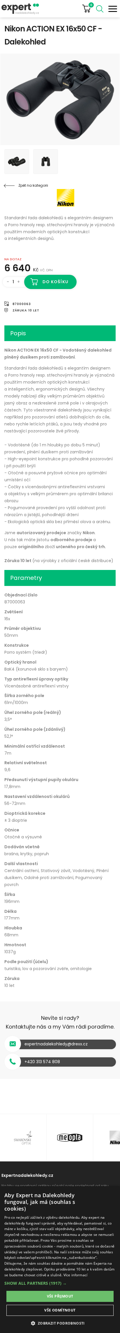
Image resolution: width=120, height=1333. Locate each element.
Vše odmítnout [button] (59, 1310)
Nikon (39, 197)
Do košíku (55, 282)
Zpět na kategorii (33, 185)
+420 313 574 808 (42, 1062)
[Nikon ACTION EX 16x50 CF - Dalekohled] (60, 99)
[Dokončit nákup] (88, 8)
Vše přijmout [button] (60, 1296)
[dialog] (60, 1259)
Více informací (75, 1275)
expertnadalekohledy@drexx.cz (56, 1044)
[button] (60, 1283)
